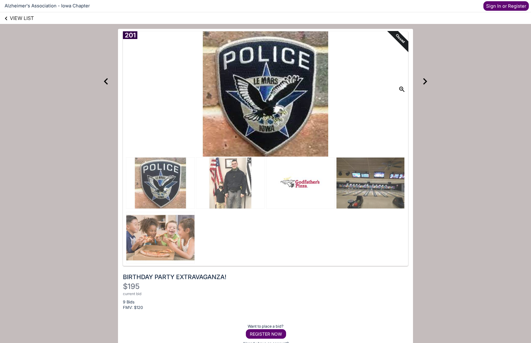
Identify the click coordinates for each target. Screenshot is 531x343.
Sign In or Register (506, 6)
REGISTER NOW (266, 334)
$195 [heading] (131, 286)
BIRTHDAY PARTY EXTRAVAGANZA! (174, 277)
